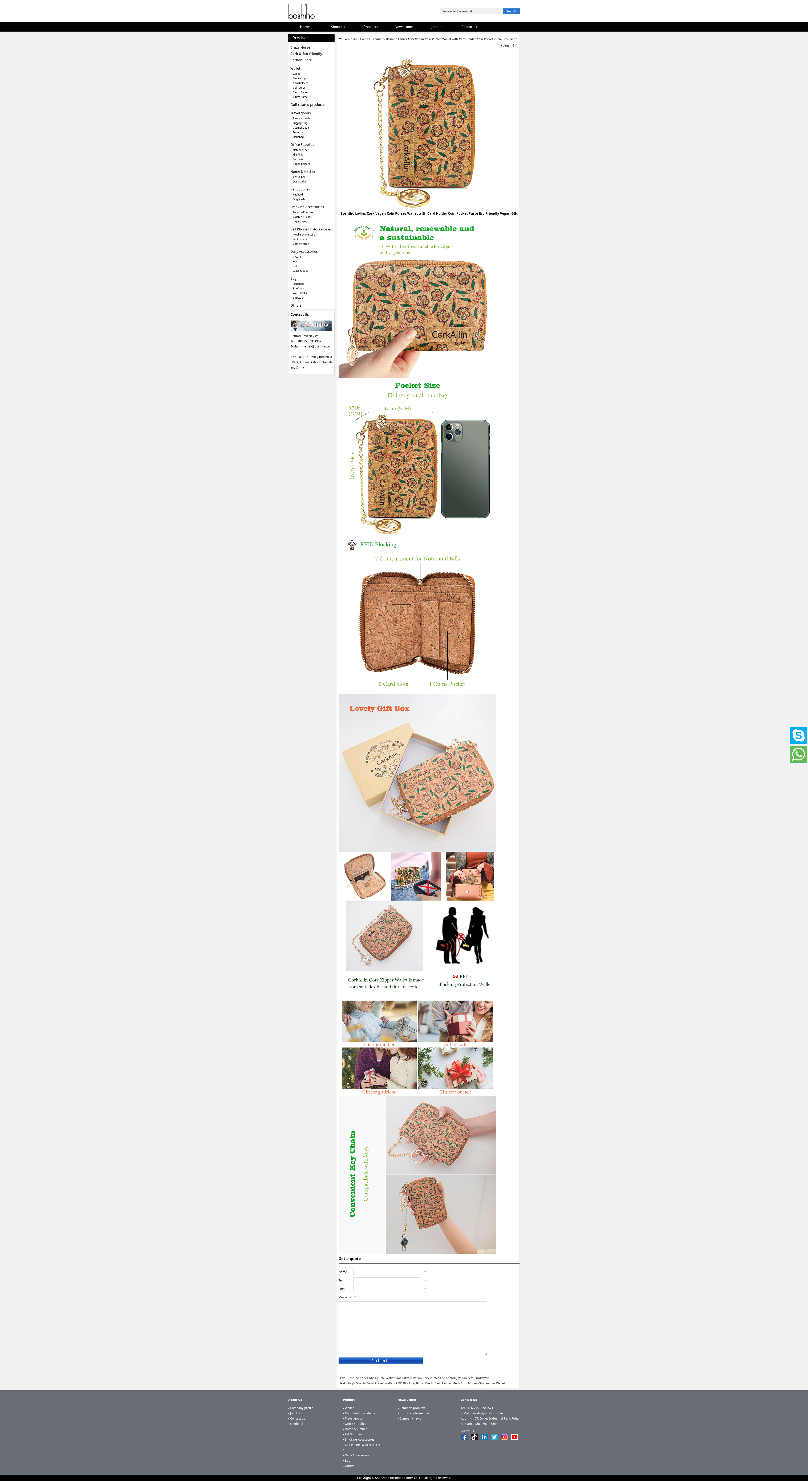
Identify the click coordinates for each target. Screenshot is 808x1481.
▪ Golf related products (359, 1413)
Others (296, 305)
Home (364, 39)
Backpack (298, 297)
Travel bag (299, 132)
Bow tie (297, 257)
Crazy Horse (300, 47)
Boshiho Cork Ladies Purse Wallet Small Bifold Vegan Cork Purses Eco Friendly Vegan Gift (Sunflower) (418, 1378)
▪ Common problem (411, 1408)
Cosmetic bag (301, 127)
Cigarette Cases (302, 217)
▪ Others (349, 1466)
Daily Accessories (304, 251)
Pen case (298, 159)
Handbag (298, 137)
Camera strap (301, 244)
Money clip (299, 78)
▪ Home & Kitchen (355, 1429)
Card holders (300, 83)
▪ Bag (346, 1460)
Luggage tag (300, 123)
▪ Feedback (295, 1424)
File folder (298, 154)
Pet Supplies (300, 189)
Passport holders (303, 118)
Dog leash (299, 199)
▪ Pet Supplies (352, 1434)
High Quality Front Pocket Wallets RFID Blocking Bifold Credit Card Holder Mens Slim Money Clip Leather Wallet (426, 1383)
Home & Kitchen (303, 171)
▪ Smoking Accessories (358, 1439)
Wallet (295, 68)
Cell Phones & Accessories (311, 229)
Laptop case (300, 239)
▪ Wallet (348, 1408)
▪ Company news (409, 1418)
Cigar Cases (300, 221)
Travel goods (300, 113)
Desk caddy (299, 181)
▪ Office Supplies (354, 1424)
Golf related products (307, 104)
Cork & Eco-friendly (306, 53)
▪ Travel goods (353, 1418)
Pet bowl (298, 194)
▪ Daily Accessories (356, 1455)
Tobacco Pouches (303, 212)
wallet (296, 74)
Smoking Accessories (307, 207)
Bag (293, 278)
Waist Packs (300, 293)
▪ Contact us (296, 1418)
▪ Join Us (294, 1413)
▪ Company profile (300, 1408)
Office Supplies (302, 144)
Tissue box (299, 177)
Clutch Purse (300, 92)
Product (377, 39)
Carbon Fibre (301, 60)
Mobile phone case (304, 234)
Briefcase (298, 288)
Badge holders (301, 164)
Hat (295, 261)
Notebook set (300, 150)
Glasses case (300, 271)
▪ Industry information (413, 1413)
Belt (295, 266)
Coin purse (299, 87)
